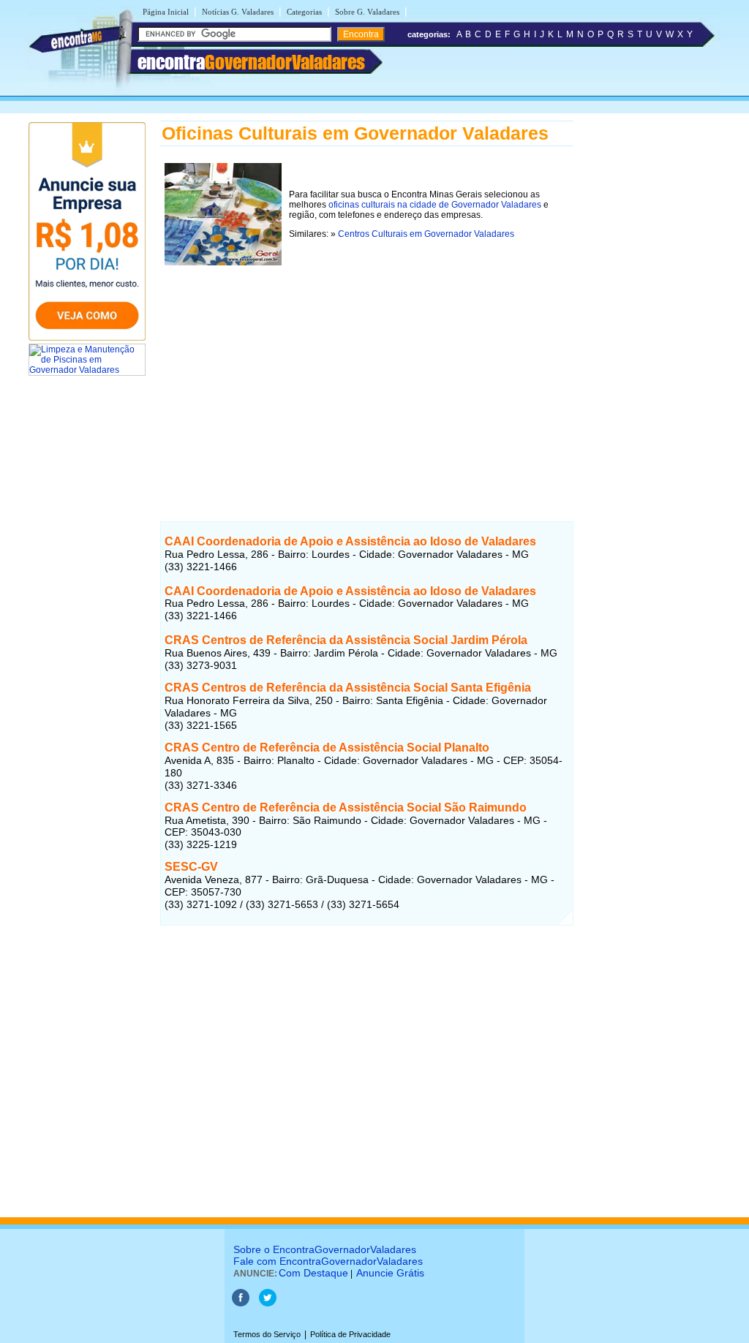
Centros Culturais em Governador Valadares (426, 234)
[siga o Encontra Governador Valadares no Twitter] (267, 1303)
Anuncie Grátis (390, 1273)
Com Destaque (313, 1273)
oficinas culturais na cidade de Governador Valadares (434, 205)
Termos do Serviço (267, 1334)
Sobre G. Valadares (367, 11)
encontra (251, 62)
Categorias (304, 11)
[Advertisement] (366, 372)
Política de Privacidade (350, 1334)
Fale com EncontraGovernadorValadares (328, 1261)
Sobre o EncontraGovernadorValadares (324, 1249)
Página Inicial (166, 11)
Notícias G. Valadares (238, 11)
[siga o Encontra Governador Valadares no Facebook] (240, 1303)
